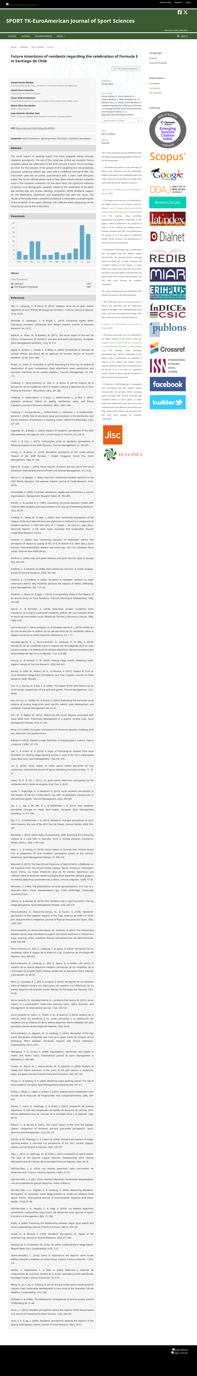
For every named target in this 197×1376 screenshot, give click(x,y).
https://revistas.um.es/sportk (117, 156)
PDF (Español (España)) (127, 68)
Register (178, 2)
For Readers (154, 83)
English (153, 58)
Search (184, 36)
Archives (25, 36)
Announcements (43, 36)
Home (13, 47)
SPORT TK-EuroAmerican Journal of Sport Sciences (70, 20)
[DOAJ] (167, 192)
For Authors (154, 88)
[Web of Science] (167, 147)
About (60, 36)
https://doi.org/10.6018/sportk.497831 (35, 128)
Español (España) (158, 62)
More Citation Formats (114, 120)
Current (12, 36)
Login (188, 2)
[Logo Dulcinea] (123, 454)
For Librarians (155, 92)
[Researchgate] (167, 207)
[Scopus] (167, 162)
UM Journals (165, 2)
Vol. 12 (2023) (38, 47)
